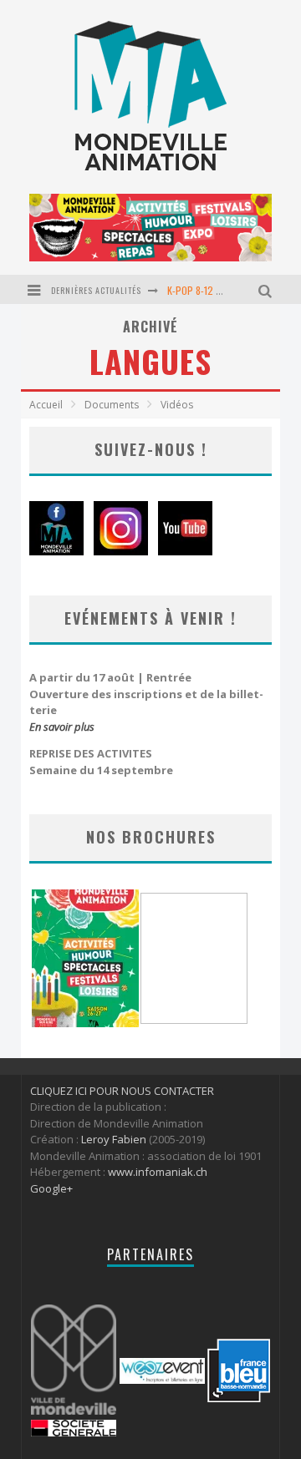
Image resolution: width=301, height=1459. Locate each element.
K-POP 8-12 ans (198, 290)
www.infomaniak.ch (157, 1171)
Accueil (46, 405)
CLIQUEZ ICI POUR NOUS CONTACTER (122, 1090)
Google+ (51, 1188)
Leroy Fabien (113, 1139)
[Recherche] (267, 289)
